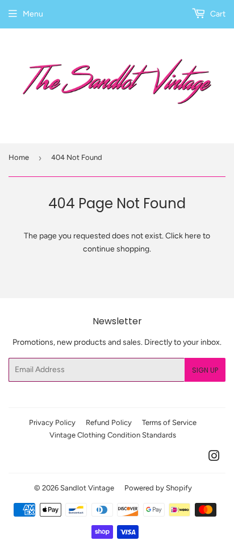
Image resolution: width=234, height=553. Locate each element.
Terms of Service (169, 422)
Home (19, 157)
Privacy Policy (52, 422)
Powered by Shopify (158, 488)
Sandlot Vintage (87, 488)
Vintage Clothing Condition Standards (112, 435)
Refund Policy (109, 422)
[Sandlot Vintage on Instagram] (214, 458)
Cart (216, 14)
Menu (33, 14)
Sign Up (205, 370)
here (193, 236)
